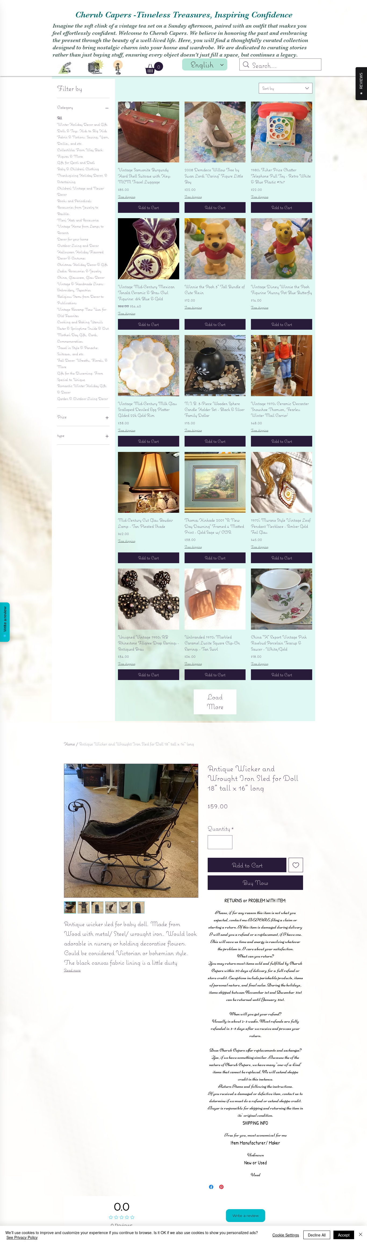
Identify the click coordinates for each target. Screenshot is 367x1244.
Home (69, 744)
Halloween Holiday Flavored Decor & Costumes (80, 255)
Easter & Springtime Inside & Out (83, 328)
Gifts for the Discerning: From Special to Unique (80, 376)
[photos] (95, 66)
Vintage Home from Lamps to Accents (80, 229)
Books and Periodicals (74, 200)
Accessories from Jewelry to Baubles (77, 210)
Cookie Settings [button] (285, 1235)
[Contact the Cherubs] (118, 67)
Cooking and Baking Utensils (80, 322)
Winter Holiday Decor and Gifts (82, 124)
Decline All (317, 1235)
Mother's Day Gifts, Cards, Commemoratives (77, 338)
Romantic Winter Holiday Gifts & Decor (81, 389)
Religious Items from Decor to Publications (80, 299)
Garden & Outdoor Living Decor (82, 398)
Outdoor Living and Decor (78, 245)
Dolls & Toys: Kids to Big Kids (82, 130)
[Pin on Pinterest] (221, 1211)
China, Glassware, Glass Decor (80, 277)
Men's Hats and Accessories (78, 220)
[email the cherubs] (65, 68)
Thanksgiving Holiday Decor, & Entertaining (82, 178)
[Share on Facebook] (211, 1211)
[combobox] (285, 88)
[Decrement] (213, 867)
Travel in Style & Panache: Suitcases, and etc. (78, 351)
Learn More (248, 829)
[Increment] (226, 867)
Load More (215, 701)
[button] (154, 68)
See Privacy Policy (22, 1237)
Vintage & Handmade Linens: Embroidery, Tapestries (80, 287)
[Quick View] (148, 132)
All (59, 118)
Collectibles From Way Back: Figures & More (80, 153)
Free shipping (126, 197)
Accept (344, 1235)
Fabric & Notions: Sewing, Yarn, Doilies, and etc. (83, 140)
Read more (72, 970)
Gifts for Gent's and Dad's (76, 162)
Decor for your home (72, 239)
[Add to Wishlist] (296, 890)
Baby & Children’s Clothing (78, 168)
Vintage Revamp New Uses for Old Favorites (81, 312)
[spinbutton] (220, 867)
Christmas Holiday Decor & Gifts (82, 264)
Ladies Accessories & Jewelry (79, 271)
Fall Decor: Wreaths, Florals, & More (82, 363)
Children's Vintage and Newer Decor (80, 191)
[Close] (360, 1235)
